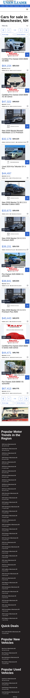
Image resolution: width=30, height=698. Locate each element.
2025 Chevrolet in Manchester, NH (10, 574)
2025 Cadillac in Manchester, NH (9, 570)
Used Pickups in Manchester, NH (9, 688)
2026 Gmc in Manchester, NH (9, 462)
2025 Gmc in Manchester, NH (9, 543)
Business (16, 6)
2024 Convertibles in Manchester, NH (11, 610)
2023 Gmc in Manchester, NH (9, 565)
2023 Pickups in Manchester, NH (9, 534)
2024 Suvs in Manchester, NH (9, 476)
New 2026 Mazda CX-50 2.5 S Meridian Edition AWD (14, 203)
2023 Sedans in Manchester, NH (9, 503)
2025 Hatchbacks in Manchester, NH (10, 547)
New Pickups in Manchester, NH (9, 653)
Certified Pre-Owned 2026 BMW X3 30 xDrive (15, 96)
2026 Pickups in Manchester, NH (9, 458)
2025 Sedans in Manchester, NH (9, 512)
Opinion (27, 6)
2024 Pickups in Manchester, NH (9, 529)
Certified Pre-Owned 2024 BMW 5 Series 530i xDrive (15, 347)
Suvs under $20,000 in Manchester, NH (11, 632)
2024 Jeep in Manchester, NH (9, 561)
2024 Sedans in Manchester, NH (9, 516)
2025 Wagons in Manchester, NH (9, 583)
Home (3, 6)
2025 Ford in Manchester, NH (9, 579)
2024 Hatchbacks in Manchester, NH (10, 587)
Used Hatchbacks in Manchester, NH (10, 692)
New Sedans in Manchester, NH (9, 662)
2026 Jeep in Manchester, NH (9, 605)
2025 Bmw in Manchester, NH (9, 467)
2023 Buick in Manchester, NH (9, 596)
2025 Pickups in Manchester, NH (9, 552)
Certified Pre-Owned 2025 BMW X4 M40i (15, 60)
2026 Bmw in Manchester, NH (9, 454)
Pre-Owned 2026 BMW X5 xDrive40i (12, 383)
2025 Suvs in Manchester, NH (9, 471)
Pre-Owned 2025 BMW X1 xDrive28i (12, 275)
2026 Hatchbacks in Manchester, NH (10, 507)
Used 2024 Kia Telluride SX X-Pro (14, 167)
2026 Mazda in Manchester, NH (9, 449)
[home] (15, 2)
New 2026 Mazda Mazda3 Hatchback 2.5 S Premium (12, 131)
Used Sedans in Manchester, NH (9, 684)
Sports (22, 6)
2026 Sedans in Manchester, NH (9, 498)
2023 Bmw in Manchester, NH (9, 480)
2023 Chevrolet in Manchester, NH (10, 538)
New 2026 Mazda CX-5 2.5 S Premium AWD (14, 239)
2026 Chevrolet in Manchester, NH (10, 494)
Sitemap (15, 696)
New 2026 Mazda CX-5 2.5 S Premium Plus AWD (14, 311)
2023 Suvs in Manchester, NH (9, 489)
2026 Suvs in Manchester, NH (9, 445)
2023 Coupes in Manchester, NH (9, 614)
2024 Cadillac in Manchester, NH (9, 556)
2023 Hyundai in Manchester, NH (9, 601)
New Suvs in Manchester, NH (9, 649)
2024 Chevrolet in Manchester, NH (10, 592)
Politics (11, 6)
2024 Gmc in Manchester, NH (9, 521)
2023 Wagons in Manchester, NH (9, 619)
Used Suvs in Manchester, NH (9, 679)
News (7, 6)
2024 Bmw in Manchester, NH (9, 485)
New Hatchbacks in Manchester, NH (10, 658)
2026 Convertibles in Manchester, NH (11, 525)
